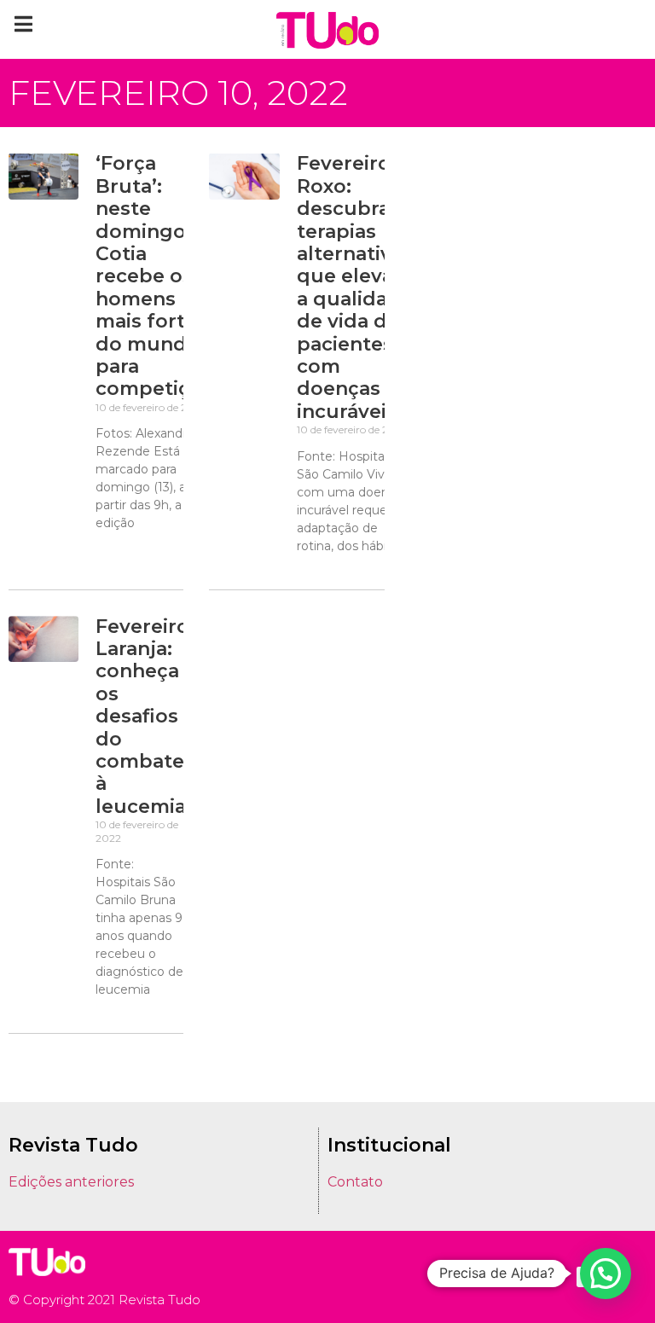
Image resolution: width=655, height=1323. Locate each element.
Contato (355, 1182)
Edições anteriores (71, 1182)
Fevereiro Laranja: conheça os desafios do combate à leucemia (142, 716)
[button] (23, 23)
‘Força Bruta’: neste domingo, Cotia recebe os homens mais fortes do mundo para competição (154, 276)
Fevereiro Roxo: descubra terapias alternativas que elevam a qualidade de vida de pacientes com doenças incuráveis (355, 287)
